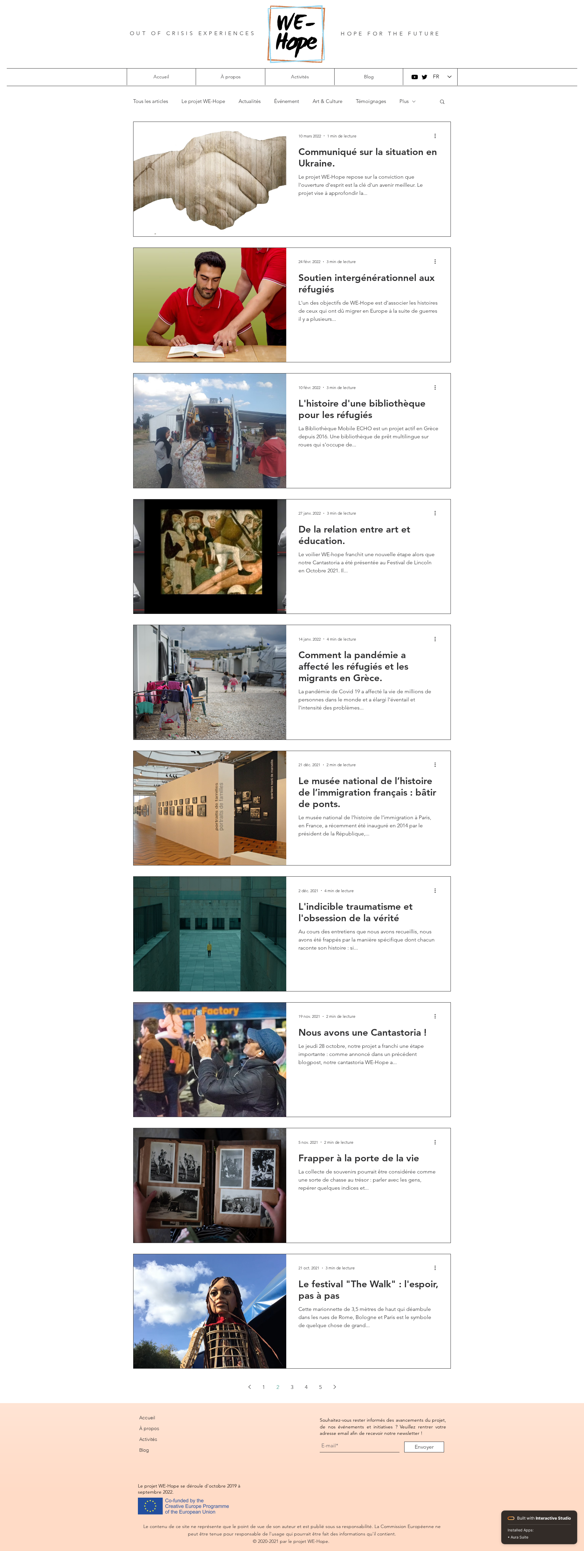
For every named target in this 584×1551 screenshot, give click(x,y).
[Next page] (334, 1387)
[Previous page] (249, 1387)
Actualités (250, 101)
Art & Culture (327, 101)
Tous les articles (150, 101)
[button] (230, 76)
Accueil (147, 1418)
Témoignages (371, 101)
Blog (144, 1450)
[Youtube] (414, 77)
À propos (149, 1428)
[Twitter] (424, 77)
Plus (404, 101)
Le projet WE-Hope (203, 101)
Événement (286, 101)
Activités (148, 1439)
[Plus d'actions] (437, 136)
